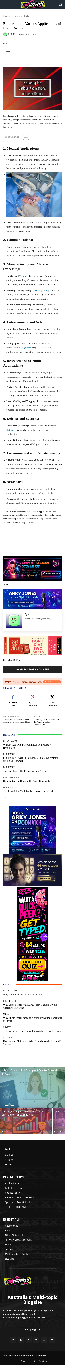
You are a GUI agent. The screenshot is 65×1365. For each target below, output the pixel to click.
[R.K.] (5, 34)
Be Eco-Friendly (12, 777)
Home (6, 16)
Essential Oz (10, 741)
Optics (16, 247)
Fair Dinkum (26, 16)
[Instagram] (21, 1340)
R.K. (13, 34)
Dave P (5, 1132)
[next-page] (10, 798)
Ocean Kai (58, 1132)
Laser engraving (41, 290)
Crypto (7, 1027)
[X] (44, 1340)
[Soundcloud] (36, 1340)
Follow (32, 695)
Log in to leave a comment (32, 669)
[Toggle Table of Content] (24, 137)
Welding (23, 276)
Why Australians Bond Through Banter (22, 994)
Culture (7, 1037)
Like (13, 695)
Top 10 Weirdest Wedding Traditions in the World (28, 791)
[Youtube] (52, 1340)
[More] (39, 60)
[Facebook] (13, 1340)
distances (10, 430)
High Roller (10, 1001)
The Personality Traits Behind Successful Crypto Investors (32, 1031)
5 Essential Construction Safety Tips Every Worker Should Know (17, 720)
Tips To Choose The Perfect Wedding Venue (25, 771)
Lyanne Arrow (8, 1105)
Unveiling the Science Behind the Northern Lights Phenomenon (46, 722)
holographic (25, 347)
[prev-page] (5, 798)
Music (6, 1014)
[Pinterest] (29, 1340)
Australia (14, 16)
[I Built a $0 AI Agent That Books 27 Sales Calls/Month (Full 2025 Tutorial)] (26, 1121)
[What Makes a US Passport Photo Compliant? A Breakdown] (32, 1087)
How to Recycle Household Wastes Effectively (26, 781)
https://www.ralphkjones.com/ (38, 618)
